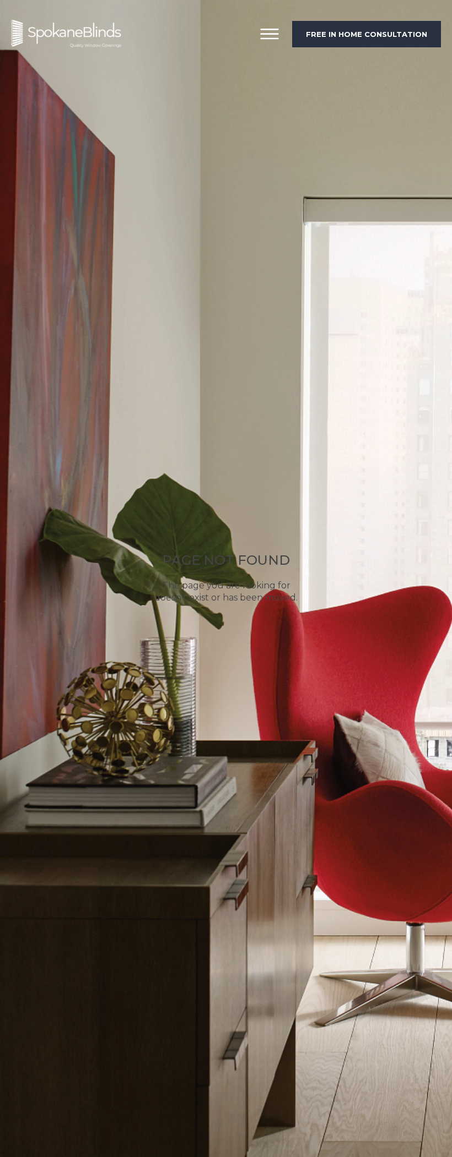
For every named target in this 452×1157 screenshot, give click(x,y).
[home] (66, 34)
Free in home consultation (366, 34)
